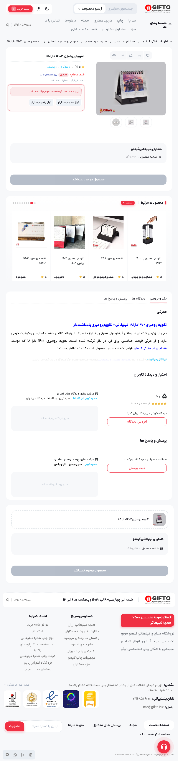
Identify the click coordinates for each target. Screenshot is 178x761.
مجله (85, 20)
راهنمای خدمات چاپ (38, 669)
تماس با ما (52, 20)
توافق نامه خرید (37, 625)
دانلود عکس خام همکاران (82, 631)
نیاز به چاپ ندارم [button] (68, 102)
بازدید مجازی (103, 20)
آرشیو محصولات (91, 9)
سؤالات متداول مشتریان (119, 29)
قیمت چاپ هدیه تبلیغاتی (38, 656)
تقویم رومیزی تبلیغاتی (63, 42)
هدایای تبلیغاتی (124, 42)
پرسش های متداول (106, 725)
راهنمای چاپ (47, 75)
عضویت (14, 726)
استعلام (38, 631)
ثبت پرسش (137, 468)
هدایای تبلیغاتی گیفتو (157, 42)
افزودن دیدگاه (137, 422)
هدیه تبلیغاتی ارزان (81, 625)
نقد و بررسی (158, 298)
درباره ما (70, 20)
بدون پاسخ (75, 464)
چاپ (120, 20)
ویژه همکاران (82, 664)
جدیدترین (90, 464)
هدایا (132, 20)
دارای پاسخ (60, 464)
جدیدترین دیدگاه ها (85, 398)
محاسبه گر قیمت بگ (155, 734)
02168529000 (22, 25)
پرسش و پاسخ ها (115, 298)
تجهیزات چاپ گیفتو (81, 658)
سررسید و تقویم (96, 42)
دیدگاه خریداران (35, 398)
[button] (35, 203)
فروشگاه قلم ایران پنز (38, 663)
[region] (89, 42)
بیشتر (128, 203)
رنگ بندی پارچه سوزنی (82, 651)
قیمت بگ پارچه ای (84, 29)
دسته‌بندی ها (158, 25)
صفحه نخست (159, 725)
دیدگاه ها (138, 298)
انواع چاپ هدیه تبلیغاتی (37, 638)
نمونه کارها (76, 725)
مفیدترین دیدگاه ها (59, 398)
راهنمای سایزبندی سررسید (81, 638)
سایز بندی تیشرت (82, 644)
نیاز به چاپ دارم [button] (41, 102)
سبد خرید (21, 9)
